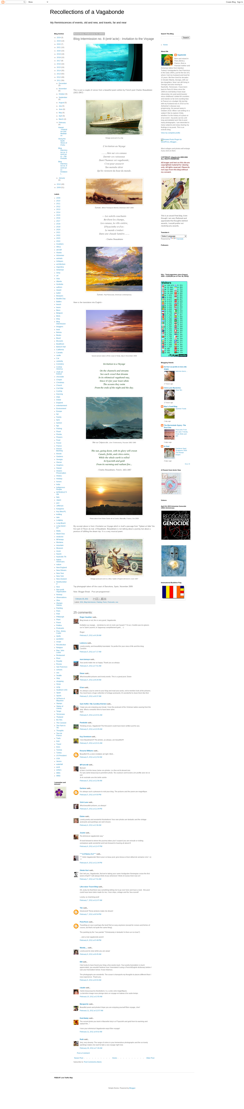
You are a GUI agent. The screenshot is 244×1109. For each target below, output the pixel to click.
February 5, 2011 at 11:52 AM (91, 757)
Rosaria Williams (86, 751)
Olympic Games (59, 604)
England (59, 403)
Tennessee (60, 714)
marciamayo (85, 659)
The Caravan (61, 723)
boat (58, 330)
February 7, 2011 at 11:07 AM (91, 900)
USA (58, 759)
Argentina (60, 267)
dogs (58, 397)
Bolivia (59, 332)
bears (58, 307)
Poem (105, 602)
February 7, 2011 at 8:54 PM (90, 914)
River (58, 658)
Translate (179, 239)
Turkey (59, 753)
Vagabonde (181, 55)
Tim (81, 908)
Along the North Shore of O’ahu (62, 142)
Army (58, 273)
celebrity (59, 361)
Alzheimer (60, 255)
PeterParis (84, 922)
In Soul (166, 446)
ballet (58, 293)
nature (58, 565)
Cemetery (60, 364)
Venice (59, 761)
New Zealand (61, 579)
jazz (57, 503)
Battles (59, 302)
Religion (59, 648)
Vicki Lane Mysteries (172, 388)
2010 (59, 184)
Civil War (59, 388)
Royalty (59, 661)
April (61, 116)
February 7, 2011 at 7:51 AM (90, 879)
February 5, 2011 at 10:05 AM (91, 729)
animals (59, 258)
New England (61, 567)
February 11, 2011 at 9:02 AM (91, 1032)
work (58, 767)
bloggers (59, 327)
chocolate (60, 377)
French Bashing (59, 450)
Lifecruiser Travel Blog (89, 887)
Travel (58, 744)
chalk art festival (59, 373)
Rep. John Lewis (60, 651)
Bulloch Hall (61, 347)
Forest (58, 443)
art (57, 276)
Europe (59, 411)
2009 (59, 188)
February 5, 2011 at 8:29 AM (90, 680)
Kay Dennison (85, 737)
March (61, 119)
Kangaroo (60, 509)
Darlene (83, 788)
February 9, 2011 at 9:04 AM (90, 980)
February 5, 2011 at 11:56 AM (91, 781)
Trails (58, 738)
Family (58, 417)
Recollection (61, 645)
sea (117, 602)
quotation (60, 639)
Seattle (59, 675)
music (58, 551)
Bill (81, 962)
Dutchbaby (84, 1018)
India (58, 484)
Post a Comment (83, 1053)
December (63, 83)
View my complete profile (170, 133)
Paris (58, 611)
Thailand (59, 717)
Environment (61, 408)
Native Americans (60, 561)
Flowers (59, 437)
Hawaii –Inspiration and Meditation (62, 132)
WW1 (58, 773)
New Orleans (61, 570)
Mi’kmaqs (60, 540)
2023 (59, 41)
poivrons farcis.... (182, 371)
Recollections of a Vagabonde (87, 12)
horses (59, 482)
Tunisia (59, 750)
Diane (82, 673)
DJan (82, 688)
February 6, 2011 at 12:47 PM (91, 846)
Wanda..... (83, 948)
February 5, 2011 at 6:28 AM (90, 635)
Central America (59, 368)
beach (58, 304)
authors (59, 287)
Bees (58, 310)
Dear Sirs (179, 390)
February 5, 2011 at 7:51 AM (90, 666)
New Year (60, 573)
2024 (59, 38)
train (58, 741)
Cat (57, 358)
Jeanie (82, 833)
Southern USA (61, 690)
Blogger (132, 1088)
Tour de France (59, 734)
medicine (59, 537)
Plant (58, 620)
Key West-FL (61, 512)
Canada (59, 353)
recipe (58, 642)
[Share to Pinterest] (105, 598)
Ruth (82, 1039)
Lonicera (83, 643)
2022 (59, 44)
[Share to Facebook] (102, 598)
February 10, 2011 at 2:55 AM (91, 997)
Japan (58, 500)
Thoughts (60, 731)
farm (58, 420)
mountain (60, 545)
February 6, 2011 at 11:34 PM (91, 863)
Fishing (59, 429)
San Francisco (61, 667)
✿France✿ (84, 765)
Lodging (59, 520)
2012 (59, 77)
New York (60, 576)
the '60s (59, 720)
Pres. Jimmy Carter (61, 632)
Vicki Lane (84, 802)
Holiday (59, 479)
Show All (187, 464)
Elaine (82, 816)
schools (59, 670)
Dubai (58, 400)
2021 (59, 47)
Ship (58, 678)
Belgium (59, 313)
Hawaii (59, 468)
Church (59, 385)
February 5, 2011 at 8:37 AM (90, 696)
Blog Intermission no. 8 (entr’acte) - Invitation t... (62, 168)
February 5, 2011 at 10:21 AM (91, 743)
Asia (58, 279)
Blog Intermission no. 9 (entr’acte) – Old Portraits (62, 153)
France (59, 446)
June (61, 109)
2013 (59, 74)
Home (114, 1058)
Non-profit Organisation (61, 591)
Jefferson (59, 506)
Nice (58, 587)
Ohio (58, 600)
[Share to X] (99, 598)
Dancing (59, 394)
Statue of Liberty (59, 707)
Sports (58, 696)
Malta (58, 531)
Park (58, 614)
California (60, 350)
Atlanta (59, 281)
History (59, 476)
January (62, 178)
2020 (59, 51)
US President (61, 756)
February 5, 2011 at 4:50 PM (90, 795)
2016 (59, 64)
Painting (99, 602)
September (63, 97)
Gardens (59, 456)
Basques (59, 296)
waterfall (59, 764)
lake (58, 517)
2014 (59, 71)
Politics (59, 625)
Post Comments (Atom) (93, 1062)
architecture (60, 264)
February (62, 123)
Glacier (59, 462)
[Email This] (94, 598)
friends (59, 454)
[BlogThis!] (97, 598)
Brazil (58, 338)
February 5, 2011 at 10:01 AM (91, 715)
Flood (58, 432)
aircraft (59, 250)
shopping (60, 681)
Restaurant (60, 655)
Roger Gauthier (86, 617)
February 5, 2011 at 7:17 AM (90, 652)
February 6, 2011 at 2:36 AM (90, 825)
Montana (59, 542)
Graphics (59, 465)
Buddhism (60, 344)
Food (58, 440)
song (58, 687)
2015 (59, 67)
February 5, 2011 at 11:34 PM (91, 809)
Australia (59, 284)
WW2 (58, 776)
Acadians (60, 244)
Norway (59, 595)
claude (82, 988)
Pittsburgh (60, 617)
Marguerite (84, 1004)
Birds (58, 316)
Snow (58, 684)
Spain (58, 693)
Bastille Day (61, 299)
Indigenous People (60, 488)
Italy (57, 497)
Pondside (83, 723)
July (60, 106)
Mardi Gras (60, 534)
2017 (59, 61)
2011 (81, 602)
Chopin (59, 380)
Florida (59, 434)
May (60, 113)
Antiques (59, 261)
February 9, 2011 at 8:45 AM (90, 954)
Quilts (58, 636)
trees (58, 747)
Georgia (59, 459)
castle (58, 355)
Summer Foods (181, 408)
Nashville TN (61, 557)
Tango (58, 711)
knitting (59, 514)
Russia (59, 664)
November (63, 89)
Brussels (59, 341)
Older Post (150, 1058)
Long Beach (61, 523)
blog (58, 319)
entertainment (61, 406)
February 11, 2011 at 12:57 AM (91, 1011)
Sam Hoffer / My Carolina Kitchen (93, 704)
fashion (59, 423)
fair (57, 414)
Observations (61, 597)
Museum (59, 548)
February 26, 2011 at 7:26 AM (91, 1048)
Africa (58, 247)
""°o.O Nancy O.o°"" (88, 854)
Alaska (59, 253)
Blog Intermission (90, 602)
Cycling (59, 391)
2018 (59, 57)
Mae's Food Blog (170, 407)
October (62, 94)
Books (58, 335)
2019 (59, 54)
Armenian (60, 270)
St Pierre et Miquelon (60, 699)
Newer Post (78, 1058)
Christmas (60, 383)
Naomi (58, 554)
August (62, 103)
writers (58, 770)
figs (57, 426)
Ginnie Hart (84, 870)
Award (58, 290)
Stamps (59, 703)
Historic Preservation (61, 472)
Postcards (111, 602)
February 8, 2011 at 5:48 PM (90, 940)
